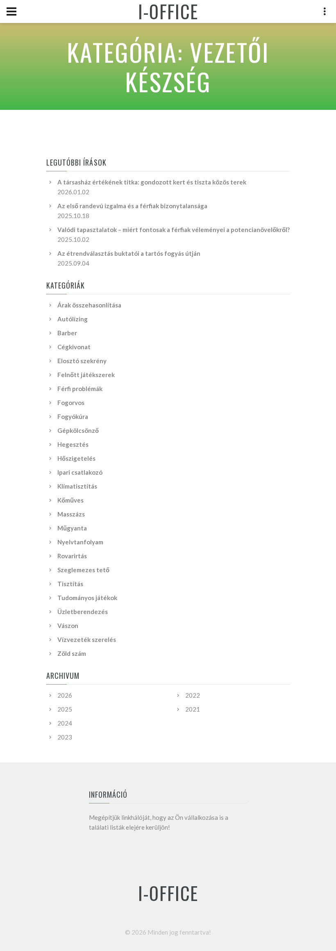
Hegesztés (73, 444)
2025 (64, 709)
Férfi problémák (79, 388)
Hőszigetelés (76, 458)
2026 (64, 695)
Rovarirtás (72, 556)
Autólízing (72, 319)
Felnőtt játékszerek (86, 374)
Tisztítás (70, 583)
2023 (64, 737)
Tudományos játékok (87, 597)
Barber (67, 333)
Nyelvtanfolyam (80, 542)
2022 (192, 695)
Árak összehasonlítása (89, 305)
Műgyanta (72, 528)
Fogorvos (70, 402)
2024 (64, 723)
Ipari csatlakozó (79, 472)
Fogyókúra (72, 416)
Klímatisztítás (77, 486)
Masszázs (71, 514)
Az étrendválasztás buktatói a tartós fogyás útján (128, 253)
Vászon (67, 625)
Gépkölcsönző (78, 430)
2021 (192, 709)
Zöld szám (71, 653)
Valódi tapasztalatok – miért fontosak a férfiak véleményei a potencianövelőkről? (173, 229)
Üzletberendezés (82, 611)
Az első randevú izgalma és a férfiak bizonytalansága (132, 205)
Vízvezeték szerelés (86, 639)
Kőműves (70, 500)
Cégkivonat (74, 346)
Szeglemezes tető (83, 569)
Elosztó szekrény (82, 360)
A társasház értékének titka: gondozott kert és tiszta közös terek (151, 182)
